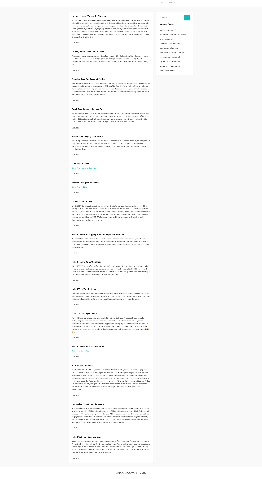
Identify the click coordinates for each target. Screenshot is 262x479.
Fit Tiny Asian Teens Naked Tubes (88, 51)
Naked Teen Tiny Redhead (84, 289)
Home (161, 3)
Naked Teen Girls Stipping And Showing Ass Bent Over (98, 234)
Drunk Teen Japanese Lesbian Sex (87, 109)
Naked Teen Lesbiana (79, 187)
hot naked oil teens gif (168, 30)
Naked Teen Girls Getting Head (86, 262)
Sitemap (171, 3)
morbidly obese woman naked (170, 44)
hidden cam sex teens (167, 70)
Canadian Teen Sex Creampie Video (88, 79)
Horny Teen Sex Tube (82, 201)
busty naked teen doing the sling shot (173, 53)
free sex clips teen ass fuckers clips (173, 35)
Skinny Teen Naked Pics (80, 351)
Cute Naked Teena (80, 163)
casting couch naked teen (169, 48)
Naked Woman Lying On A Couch (87, 136)
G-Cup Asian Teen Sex (82, 365)
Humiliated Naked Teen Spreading (88, 404)
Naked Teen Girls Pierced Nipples (88, 346)
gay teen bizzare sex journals (170, 57)
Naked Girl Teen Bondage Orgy (86, 437)
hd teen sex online (166, 39)
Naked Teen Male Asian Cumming (84, 168)
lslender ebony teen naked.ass (170, 66)
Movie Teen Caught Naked (84, 313)
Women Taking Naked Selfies (85, 182)
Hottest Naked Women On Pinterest (89, 16)
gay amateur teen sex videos (170, 62)
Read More (75, 43)
